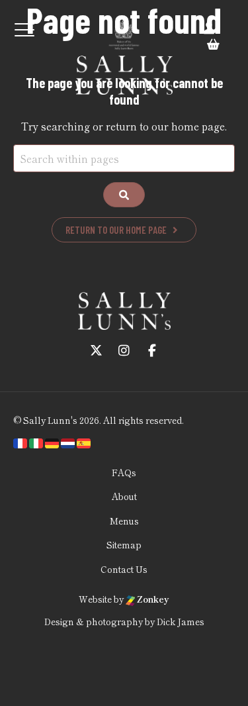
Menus (124, 520)
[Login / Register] (209, 28)
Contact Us (124, 569)
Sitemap (124, 544)
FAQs (124, 472)
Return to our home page (117, 230)
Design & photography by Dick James (124, 621)
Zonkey (152, 598)
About (124, 496)
